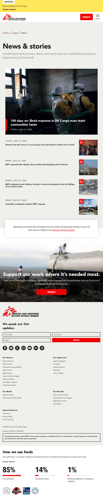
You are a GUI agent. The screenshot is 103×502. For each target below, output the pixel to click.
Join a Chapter (58, 373)
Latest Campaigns (59, 361)
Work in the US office (60, 395)
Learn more (9, 9)
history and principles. (63, 230)
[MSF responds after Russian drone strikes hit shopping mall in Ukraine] (51, 167)
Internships (57, 404)
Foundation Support (10, 382)
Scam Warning (8, 419)
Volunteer (56, 370)
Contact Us (6, 413)
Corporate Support (9, 385)
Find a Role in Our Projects (62, 398)
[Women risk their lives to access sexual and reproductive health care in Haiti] (51, 147)
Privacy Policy (7, 417)
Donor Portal (7, 364)
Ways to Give (7, 370)
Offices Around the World (12, 398)
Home (6, 33)
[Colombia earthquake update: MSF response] (51, 207)
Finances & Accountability (12, 367)
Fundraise (56, 364)
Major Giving (7, 373)
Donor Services (8, 361)
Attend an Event (59, 367)
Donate (51, 292)
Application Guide (59, 401)
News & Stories (8, 395)
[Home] (27, 17)
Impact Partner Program (11, 376)
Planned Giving (8, 379)
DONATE (86, 17)
